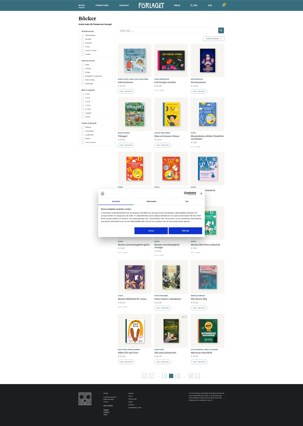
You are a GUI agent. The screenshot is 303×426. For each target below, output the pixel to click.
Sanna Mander (133, 350)
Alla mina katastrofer (165, 352)
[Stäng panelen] (201, 193)
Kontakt (124, 5)
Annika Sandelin (198, 296)
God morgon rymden (165, 82)
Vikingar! (122, 136)
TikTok (105, 414)
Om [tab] (186, 201)
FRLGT (130, 396)
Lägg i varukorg (126, 91)
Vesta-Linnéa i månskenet (167, 298)
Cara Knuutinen (141, 79)
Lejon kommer (125, 82)
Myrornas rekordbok (201, 352)
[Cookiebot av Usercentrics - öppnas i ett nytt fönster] (185, 193)
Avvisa (151, 231)
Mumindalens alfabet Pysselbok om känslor (207, 137)
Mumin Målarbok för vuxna (132, 298)
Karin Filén (159, 350)
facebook (106, 410)
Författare (102, 5)
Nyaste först (212, 39)
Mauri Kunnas (124, 133)
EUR (210, 5)
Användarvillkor (134, 408)
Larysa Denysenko (162, 133)
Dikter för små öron (128, 352)
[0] (223, 5)
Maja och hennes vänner (166, 136)
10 (191, 376)
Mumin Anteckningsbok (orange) (166, 246)
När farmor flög (199, 298)
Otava (193, 133)
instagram (106, 412)
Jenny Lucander (211, 350)
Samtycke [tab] (116, 201)
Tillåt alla (185, 231)
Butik (82, 5)
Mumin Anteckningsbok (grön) (134, 244)
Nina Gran (122, 350)
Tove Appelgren (161, 296)
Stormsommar (198, 82)
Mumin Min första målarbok (205, 244)
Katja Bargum (197, 350)
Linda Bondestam (161, 79)
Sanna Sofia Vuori (126, 79)
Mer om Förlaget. (108, 406)
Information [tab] (151, 201)
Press (177, 5)
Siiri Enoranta (197, 79)
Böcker (131, 394)
